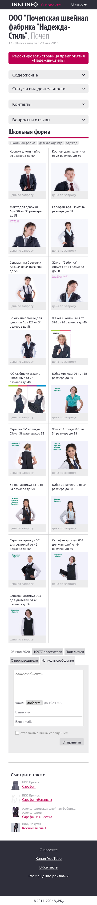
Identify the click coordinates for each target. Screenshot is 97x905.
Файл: (19, 702)
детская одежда (50, 143)
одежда (71, 143)
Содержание (25, 74)
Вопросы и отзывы (31, 119)
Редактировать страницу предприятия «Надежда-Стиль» (48, 57)
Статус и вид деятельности (38, 88)
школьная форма (23, 143)
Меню (77, 4)
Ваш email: (23, 721)
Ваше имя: (23, 712)
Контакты (22, 103)
